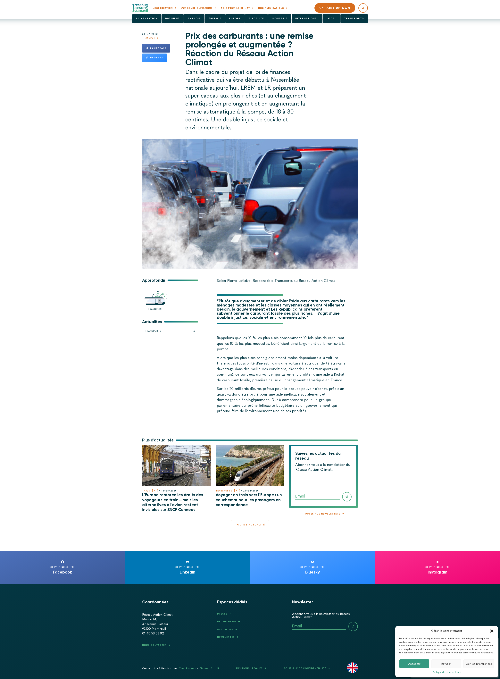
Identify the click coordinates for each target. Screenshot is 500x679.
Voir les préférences (478, 664)
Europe (235, 18)
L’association (163, 8)
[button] (492, 631)
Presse (222, 613)
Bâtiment (172, 18)
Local (331, 18)
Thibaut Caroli (209, 668)
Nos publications (271, 8)
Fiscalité (256, 18)
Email (300, 496)
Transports (354, 18)
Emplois (194, 18)
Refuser (446, 664)
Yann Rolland (187, 668)
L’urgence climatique (196, 8)
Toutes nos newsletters (321, 513)
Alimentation (146, 18)
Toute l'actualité (250, 524)
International (307, 18)
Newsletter (226, 637)
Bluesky (156, 57)
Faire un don (337, 8)
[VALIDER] (347, 496)
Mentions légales (249, 668)
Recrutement (227, 621)
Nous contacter (154, 645)
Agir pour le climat (235, 8)
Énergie (215, 18)
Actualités (225, 629)
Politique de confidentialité (446, 672)
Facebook (158, 48)
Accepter (414, 664)
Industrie (280, 18)
